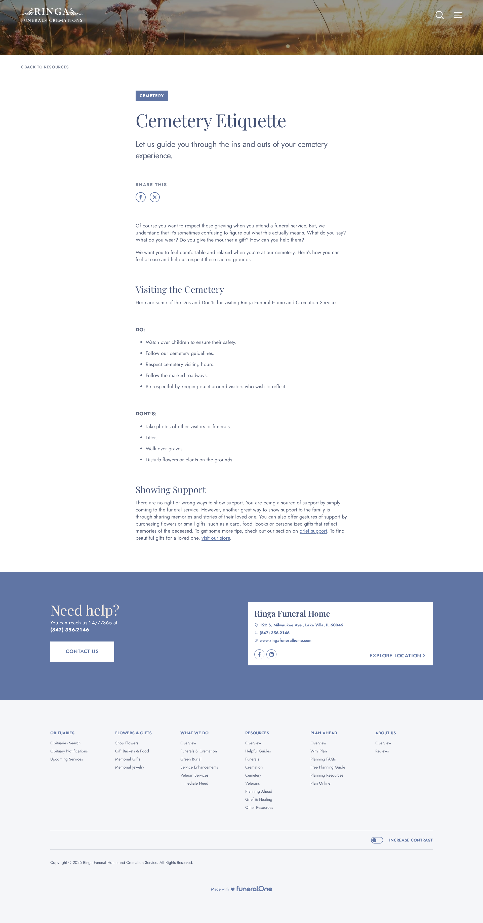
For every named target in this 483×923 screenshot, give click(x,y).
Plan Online (320, 783)
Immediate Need (194, 783)
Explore (395, 655)
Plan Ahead (323, 733)
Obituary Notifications (69, 751)
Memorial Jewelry (129, 767)
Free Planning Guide (327, 767)
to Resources (46, 67)
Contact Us (82, 651)
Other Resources (259, 807)
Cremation (254, 767)
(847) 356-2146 (69, 629)
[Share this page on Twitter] (155, 197)
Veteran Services (194, 775)
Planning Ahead (258, 791)
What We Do (194, 733)
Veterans (252, 783)
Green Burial (191, 759)
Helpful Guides (258, 751)
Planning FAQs (323, 759)
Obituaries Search (65, 743)
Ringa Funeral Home (292, 613)
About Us (385, 733)
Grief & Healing (258, 799)
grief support (313, 531)
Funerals (252, 759)
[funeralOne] (254, 888)
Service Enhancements (199, 767)
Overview (188, 743)
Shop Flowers (126, 743)
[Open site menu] (458, 15)
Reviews (382, 751)
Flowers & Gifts (133, 733)
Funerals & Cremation (198, 751)
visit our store (216, 538)
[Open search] (440, 15)
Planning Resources (326, 775)
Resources (257, 733)
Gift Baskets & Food (132, 751)
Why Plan (318, 751)
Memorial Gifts (127, 759)
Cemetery (253, 775)
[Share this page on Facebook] (141, 197)
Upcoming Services (66, 759)
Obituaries (62, 733)
